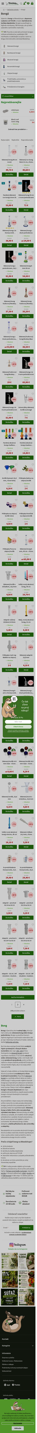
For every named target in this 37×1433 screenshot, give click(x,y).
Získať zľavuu (18, 727)
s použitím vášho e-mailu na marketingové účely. (18, 731)
